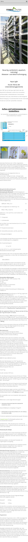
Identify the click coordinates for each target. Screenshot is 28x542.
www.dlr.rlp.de (4, 419)
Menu (2, 1)
